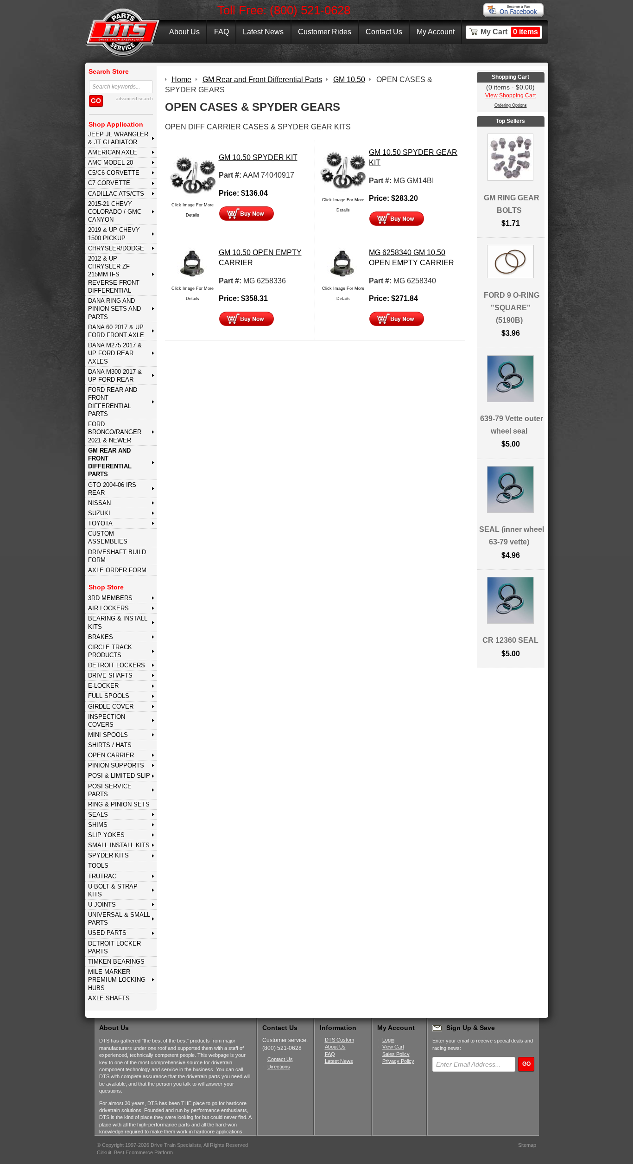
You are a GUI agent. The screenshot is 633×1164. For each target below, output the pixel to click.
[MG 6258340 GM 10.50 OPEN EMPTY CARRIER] (343, 265)
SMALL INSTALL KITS (119, 845)
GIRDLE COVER (110, 706)
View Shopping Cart (510, 95)
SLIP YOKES (106, 834)
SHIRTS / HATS (110, 745)
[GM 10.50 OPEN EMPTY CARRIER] (193, 265)
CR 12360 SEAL (510, 640)
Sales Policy (396, 1054)
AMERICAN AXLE (112, 152)
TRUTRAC (102, 876)
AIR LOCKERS (108, 608)
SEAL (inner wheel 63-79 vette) (511, 535)
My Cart (509, 32)
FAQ (221, 32)
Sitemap (527, 1145)
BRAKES (100, 636)
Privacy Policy (398, 1061)
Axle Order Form (117, 570)
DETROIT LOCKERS (116, 665)
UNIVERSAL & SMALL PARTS (119, 918)
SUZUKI (99, 513)
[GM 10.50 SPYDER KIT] (193, 175)
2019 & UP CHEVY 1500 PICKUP (114, 233)
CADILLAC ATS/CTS (116, 193)
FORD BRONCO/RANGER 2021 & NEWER (114, 432)
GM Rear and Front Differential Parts (110, 462)
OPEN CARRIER (111, 755)
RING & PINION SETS (119, 804)
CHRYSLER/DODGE (116, 248)
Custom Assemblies (107, 537)
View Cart (393, 1046)
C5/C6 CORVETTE (113, 172)
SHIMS (98, 824)
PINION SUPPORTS (116, 765)
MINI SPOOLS (108, 734)
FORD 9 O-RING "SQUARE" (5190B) (511, 307)
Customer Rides (324, 32)
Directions (278, 1066)
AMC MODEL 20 (110, 162)
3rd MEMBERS (110, 598)
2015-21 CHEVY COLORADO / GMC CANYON (114, 212)
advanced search (134, 98)
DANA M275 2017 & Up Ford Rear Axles (115, 353)
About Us (184, 32)
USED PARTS (107, 932)
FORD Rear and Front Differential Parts (112, 401)
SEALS (98, 814)
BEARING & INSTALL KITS (117, 622)
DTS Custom (339, 1039)
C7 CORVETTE (109, 182)
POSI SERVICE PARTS (110, 790)
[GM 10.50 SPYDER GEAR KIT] (343, 170)
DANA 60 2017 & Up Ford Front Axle (116, 331)
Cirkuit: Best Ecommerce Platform (135, 1152)
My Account (436, 32)
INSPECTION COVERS (106, 720)
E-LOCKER (103, 685)
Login (388, 1039)
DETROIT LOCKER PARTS (114, 947)
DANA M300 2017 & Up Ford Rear (115, 375)
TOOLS (98, 865)
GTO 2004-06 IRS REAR (112, 488)
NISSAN (99, 502)
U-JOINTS (102, 904)
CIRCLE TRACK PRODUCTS (110, 651)
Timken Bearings (116, 961)
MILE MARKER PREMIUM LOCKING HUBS (117, 979)
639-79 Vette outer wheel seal (511, 425)
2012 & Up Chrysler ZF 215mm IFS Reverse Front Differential (113, 274)
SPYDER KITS (108, 855)
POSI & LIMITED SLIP (119, 775)
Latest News (263, 32)
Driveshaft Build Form (117, 556)
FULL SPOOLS (108, 695)
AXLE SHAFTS (109, 998)
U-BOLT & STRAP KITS (113, 890)
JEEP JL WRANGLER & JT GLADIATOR (118, 138)
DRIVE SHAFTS (110, 675)
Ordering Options (510, 105)
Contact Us (384, 32)
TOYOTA (100, 523)
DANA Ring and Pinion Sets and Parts (114, 308)
